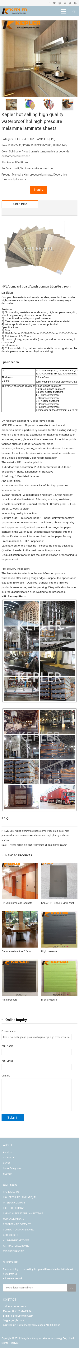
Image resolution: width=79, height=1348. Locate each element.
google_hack (17, 1320)
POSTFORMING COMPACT (17, 1224)
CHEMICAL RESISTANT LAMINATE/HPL (23, 1213)
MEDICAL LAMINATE (13, 1219)
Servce (6, 1163)
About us (7, 1152)
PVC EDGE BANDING (13, 1251)
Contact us (9, 1157)
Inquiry (38, 189)
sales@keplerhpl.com (22, 1315)
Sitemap (7, 1173)
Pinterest (69, 3)
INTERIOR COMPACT (14, 1202)
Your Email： (8, 1061)
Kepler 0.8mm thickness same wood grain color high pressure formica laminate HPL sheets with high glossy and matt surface (35, 836)
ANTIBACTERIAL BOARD (16, 1246)
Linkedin (64, 3)
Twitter (54, 3)
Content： (7, 1075)
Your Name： (8, 1046)
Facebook (49, 3)
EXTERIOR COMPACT (14, 1208)
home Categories (12, 1168)
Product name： (10, 1031)
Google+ (59, 3)
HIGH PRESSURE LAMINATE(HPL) (35, 139)
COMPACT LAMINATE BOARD (18, 1229)
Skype (75, 3)
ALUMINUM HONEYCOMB (16, 1240)
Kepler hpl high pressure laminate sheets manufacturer (38, 844)
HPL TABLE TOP (11, 1192)
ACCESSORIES (10, 1235)
